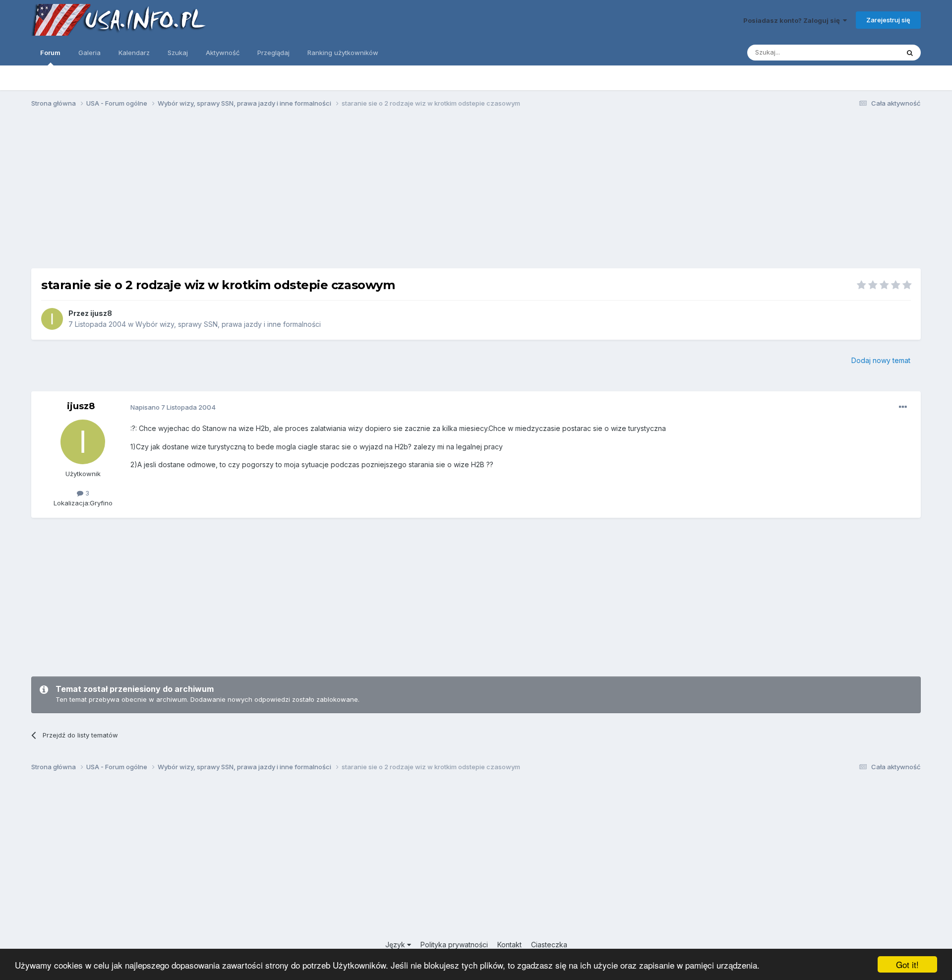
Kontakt (509, 944)
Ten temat (871, 52)
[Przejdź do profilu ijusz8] (52, 319)
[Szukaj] (910, 53)
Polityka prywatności (454, 944)
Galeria (89, 53)
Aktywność (222, 53)
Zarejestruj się (888, 20)
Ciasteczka (549, 944)
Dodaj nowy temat (880, 360)
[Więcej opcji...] (903, 407)
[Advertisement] (476, 192)
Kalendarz (134, 53)
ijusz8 (101, 313)
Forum (50, 53)
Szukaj (178, 53)
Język (396, 944)
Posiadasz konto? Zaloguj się (793, 20)
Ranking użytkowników (342, 53)
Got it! (907, 964)
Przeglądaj (273, 53)
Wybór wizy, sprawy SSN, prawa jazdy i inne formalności (228, 324)
